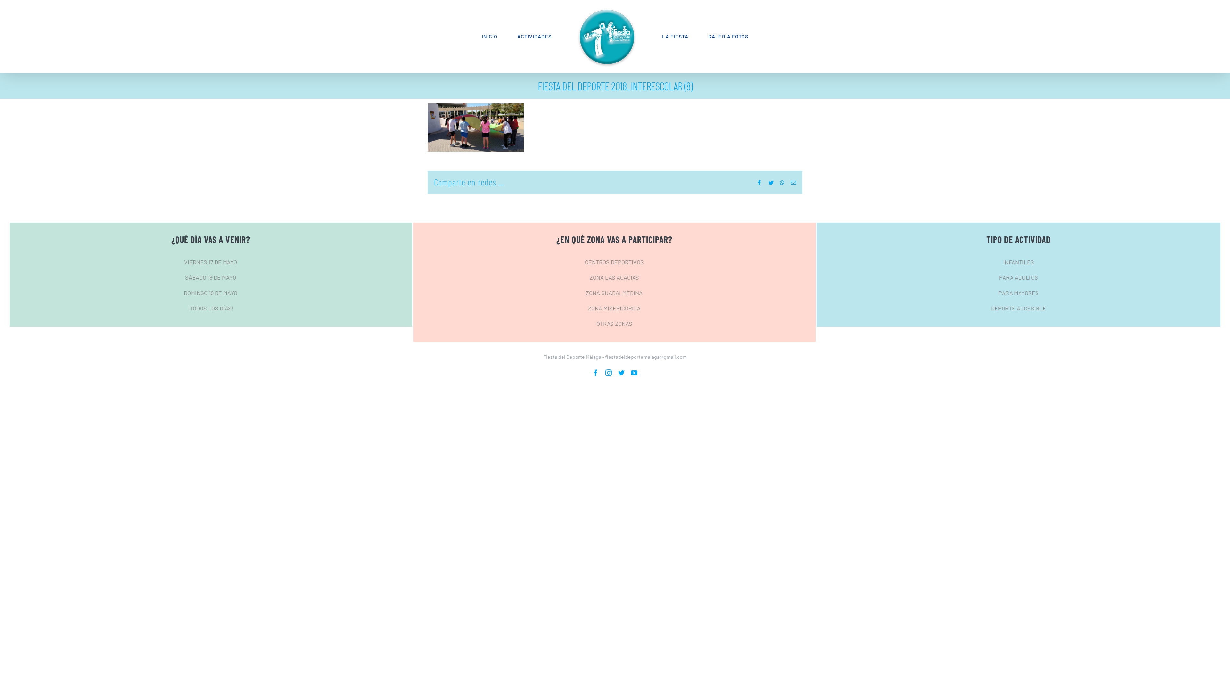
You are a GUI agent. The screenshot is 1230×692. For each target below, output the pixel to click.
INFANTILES (1018, 262)
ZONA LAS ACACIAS (614, 277)
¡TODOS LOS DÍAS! (211, 308)
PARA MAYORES (1018, 292)
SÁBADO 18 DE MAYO (210, 277)
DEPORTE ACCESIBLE (1018, 308)
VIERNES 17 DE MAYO (210, 262)
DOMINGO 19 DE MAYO (210, 292)
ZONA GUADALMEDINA (614, 292)
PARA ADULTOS (1018, 277)
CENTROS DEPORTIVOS (614, 262)
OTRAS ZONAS (614, 323)
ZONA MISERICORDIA (614, 308)
